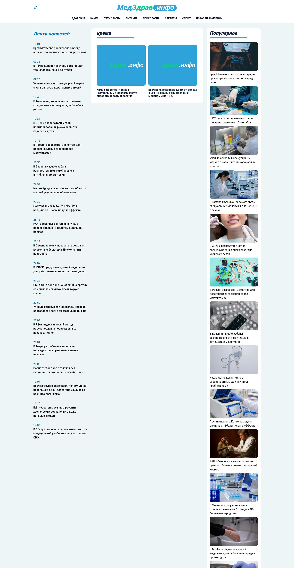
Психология (151, 18)
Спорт (186, 18)
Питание (131, 18)
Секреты (171, 18)
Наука (94, 18)
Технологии (112, 18)
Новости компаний (209, 18)
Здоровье (78, 18)
